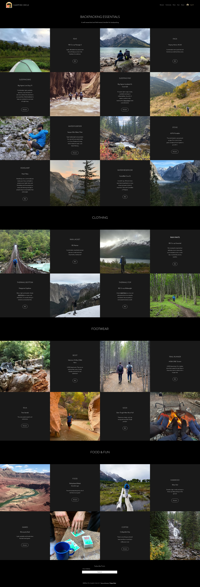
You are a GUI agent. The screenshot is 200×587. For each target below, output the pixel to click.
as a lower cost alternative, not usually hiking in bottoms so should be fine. (25, 297)
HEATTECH (21, 295)
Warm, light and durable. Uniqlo (25, 293)
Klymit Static (127, 100)
